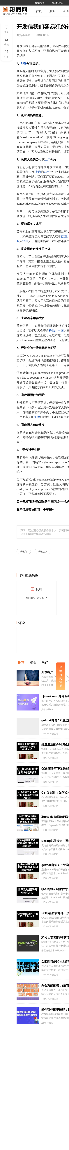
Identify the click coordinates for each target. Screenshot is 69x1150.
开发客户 (42, 551)
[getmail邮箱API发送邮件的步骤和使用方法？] (28, 871)
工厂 (47, 159)
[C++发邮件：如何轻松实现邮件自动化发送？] (28, 798)
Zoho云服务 (47, 1023)
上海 (38, 172)
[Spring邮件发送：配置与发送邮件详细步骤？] (28, 847)
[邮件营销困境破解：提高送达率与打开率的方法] (28, 1015)
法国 (25, 241)
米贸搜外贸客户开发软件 (53, 950)
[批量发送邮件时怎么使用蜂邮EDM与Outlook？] (28, 750)
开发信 (23, 551)
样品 (52, 330)
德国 (64, 236)
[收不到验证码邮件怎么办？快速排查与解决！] (28, 895)
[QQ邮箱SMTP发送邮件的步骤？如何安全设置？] (28, 774)
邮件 (24, 63)
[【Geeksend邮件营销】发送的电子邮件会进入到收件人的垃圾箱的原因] (28, 702)
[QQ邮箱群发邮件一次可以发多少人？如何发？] (28, 919)
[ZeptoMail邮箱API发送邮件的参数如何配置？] (28, 822)
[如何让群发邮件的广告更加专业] (28, 943)
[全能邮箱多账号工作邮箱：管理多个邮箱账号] (28, 967)
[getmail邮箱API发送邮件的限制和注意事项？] (28, 726)
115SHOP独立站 (49, 733)
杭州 (47, 172)
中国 (61, 330)
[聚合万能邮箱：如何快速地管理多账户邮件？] (28, 991)
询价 (37, 417)
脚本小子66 (47, 709)
